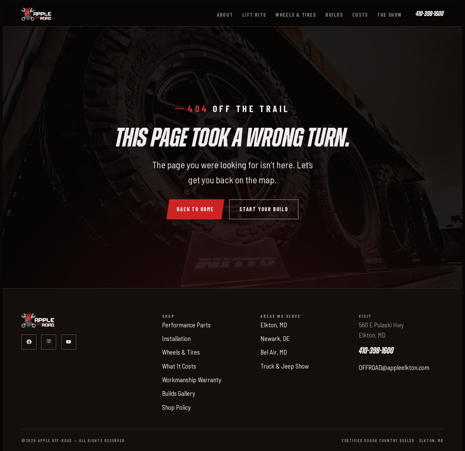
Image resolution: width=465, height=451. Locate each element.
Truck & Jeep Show (284, 366)
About (225, 14)
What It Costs (179, 366)
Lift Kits (254, 14)
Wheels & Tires (295, 14)
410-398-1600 (430, 14)
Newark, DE (275, 338)
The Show (389, 14)
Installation (176, 338)
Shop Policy (176, 407)
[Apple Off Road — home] (36, 14)
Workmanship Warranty (191, 380)
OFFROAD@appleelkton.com (394, 367)
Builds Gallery (178, 393)
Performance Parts (186, 325)
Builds (334, 14)
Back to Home (195, 209)
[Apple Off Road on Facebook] (28, 342)
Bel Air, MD (273, 352)
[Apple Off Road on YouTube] (68, 342)
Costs (360, 14)
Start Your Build (263, 209)
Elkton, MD (273, 325)
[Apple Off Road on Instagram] (48, 342)
